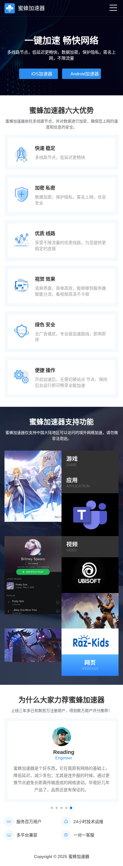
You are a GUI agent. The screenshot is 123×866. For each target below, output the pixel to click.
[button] (52, 808)
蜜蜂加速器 (78, 856)
